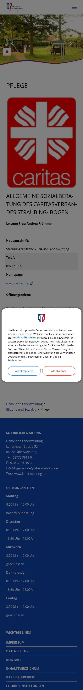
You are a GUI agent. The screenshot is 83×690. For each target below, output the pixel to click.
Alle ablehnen (59, 370)
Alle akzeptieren (24, 370)
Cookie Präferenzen (24, 337)
